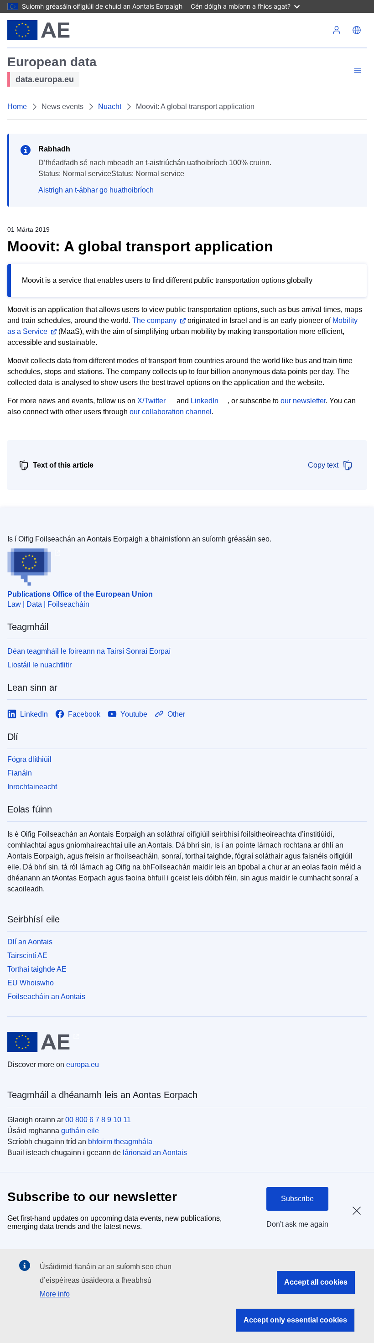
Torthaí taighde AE (37, 969)
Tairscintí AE (27, 955)
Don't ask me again (297, 1224)
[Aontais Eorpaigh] (38, 30)
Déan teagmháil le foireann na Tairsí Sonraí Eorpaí (89, 651)
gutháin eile (80, 1131)
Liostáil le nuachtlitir (39, 665)
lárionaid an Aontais (155, 1152)
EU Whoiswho (30, 983)
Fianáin (19, 773)
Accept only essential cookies (295, 1320)
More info (55, 1294)
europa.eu (82, 1064)
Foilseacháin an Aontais (46, 996)
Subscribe (297, 1198)
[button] (357, 30)
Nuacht (109, 106)
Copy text (323, 465)
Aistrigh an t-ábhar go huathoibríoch (96, 190)
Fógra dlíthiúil (29, 759)
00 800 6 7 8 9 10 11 (98, 1120)
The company (154, 320)
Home (17, 106)
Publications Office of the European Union (80, 594)
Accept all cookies (316, 1282)
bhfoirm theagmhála (120, 1141)
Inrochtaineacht (32, 787)
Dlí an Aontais (29, 942)
